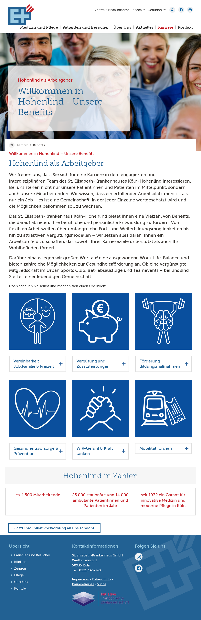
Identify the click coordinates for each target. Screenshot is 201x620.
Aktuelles (144, 27)
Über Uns (122, 27)
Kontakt (138, 10)
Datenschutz (101, 579)
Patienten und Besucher (85, 27)
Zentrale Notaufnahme (112, 10)
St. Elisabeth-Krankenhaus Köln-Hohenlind (21, 14)
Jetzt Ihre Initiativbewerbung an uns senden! (54, 528)
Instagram (190, 10)
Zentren (20, 568)
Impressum (80, 579)
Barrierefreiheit (83, 584)
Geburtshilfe (157, 10)
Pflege (19, 575)
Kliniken (20, 562)
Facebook (181, 10)
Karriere (165, 27)
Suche (172, 10)
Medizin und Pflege (39, 27)
